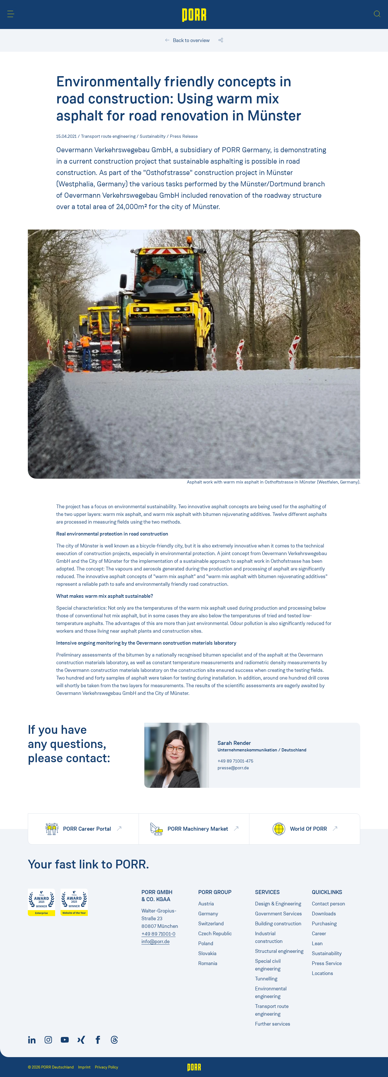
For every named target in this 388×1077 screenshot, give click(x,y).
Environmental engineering (271, 992)
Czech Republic (215, 933)
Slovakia (207, 953)
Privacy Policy (106, 1067)
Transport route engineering (272, 1010)
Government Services (278, 914)
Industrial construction (269, 937)
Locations (322, 973)
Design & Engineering (278, 904)
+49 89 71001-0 (158, 934)
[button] (10, 13)
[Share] (221, 40)
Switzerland (211, 923)
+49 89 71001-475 (235, 761)
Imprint (84, 1067)
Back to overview (191, 40)
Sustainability (327, 953)
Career (319, 933)
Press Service (327, 963)
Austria (206, 904)
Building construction (278, 923)
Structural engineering (279, 951)
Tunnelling (266, 979)
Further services (272, 1024)
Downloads (324, 914)
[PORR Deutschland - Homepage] (194, 14)
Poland (205, 943)
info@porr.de (155, 941)
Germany (208, 914)
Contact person (328, 904)
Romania (207, 963)
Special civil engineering (268, 965)
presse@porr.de (233, 767)
